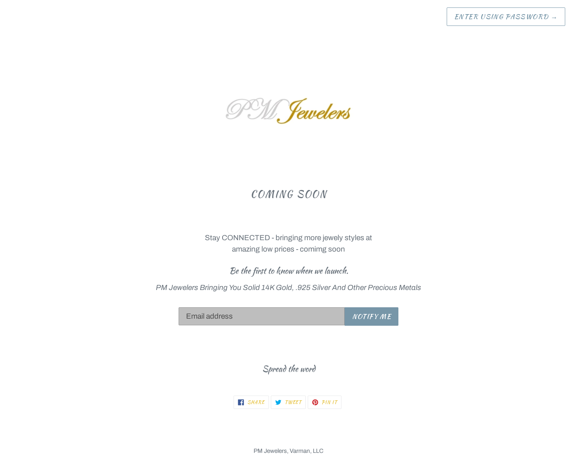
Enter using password (506, 16)
